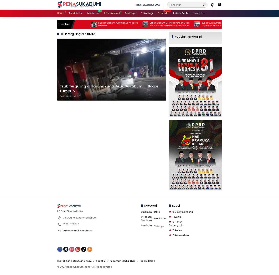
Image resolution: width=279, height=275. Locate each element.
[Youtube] (77, 249)
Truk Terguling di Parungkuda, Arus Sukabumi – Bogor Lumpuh (109, 89)
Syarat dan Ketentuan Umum (74, 261)
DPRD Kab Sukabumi (146, 218)
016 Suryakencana (182, 212)
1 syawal (176, 217)
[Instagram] (71, 249)
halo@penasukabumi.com (78, 230)
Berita (157, 212)
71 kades (177, 230)
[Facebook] (59, 249)
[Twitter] (65, 249)
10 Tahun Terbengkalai (176, 223)
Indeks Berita (147, 261)
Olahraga (159, 226)
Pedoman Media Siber (122, 261)
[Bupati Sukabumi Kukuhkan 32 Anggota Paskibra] (82, 24)
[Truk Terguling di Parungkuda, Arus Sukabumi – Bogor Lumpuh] (111, 70)
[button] (204, 4)
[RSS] (89, 249)
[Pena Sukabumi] (79, 4)
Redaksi (100, 261)
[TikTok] (83, 249)
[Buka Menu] (220, 5)
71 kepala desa (180, 235)
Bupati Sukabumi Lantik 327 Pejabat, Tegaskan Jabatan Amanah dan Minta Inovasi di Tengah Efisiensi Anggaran (209, 24)
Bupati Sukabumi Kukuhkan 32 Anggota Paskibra (106, 24)
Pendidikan (160, 218)
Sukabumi (146, 212)
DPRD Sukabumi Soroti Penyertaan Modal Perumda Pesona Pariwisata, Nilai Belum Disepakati (159, 24)
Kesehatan (147, 225)
